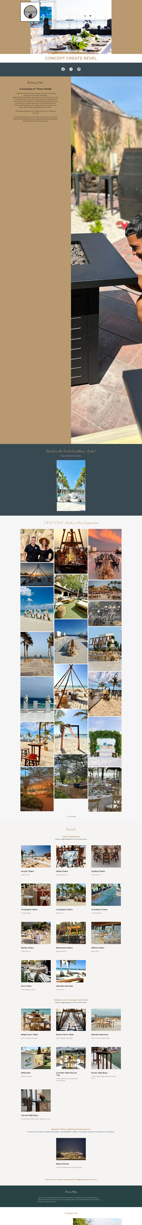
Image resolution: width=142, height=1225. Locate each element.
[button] (71, 816)
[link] (30, 12)
